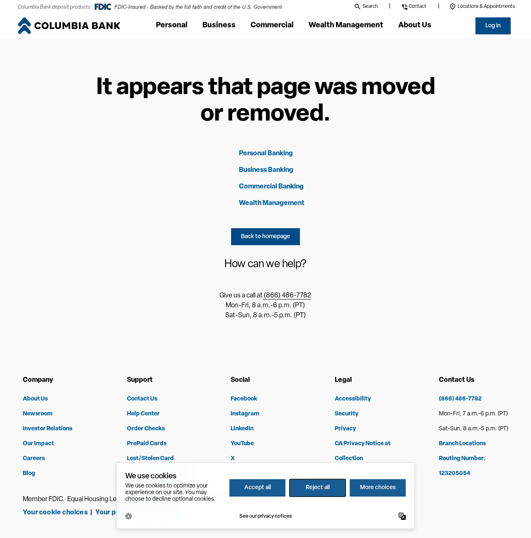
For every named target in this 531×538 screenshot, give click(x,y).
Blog (29, 473)
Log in (493, 26)
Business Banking (266, 170)
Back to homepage (265, 237)
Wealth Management (271, 203)
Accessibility (353, 399)
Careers (34, 459)
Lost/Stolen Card (150, 459)
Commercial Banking (271, 186)
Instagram (245, 414)
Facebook (244, 399)
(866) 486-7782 (287, 295)
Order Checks (146, 429)
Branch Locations (462, 444)
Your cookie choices (55, 512)
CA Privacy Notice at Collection (362, 451)
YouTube (242, 444)
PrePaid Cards (146, 444)
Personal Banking (266, 153)
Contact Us (142, 399)
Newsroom (38, 414)
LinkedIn (242, 429)
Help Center (143, 414)
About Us (35, 399)
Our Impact (38, 444)
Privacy (345, 429)
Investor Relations (47, 429)
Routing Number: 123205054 (462, 466)
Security (346, 414)
